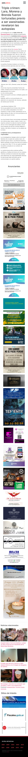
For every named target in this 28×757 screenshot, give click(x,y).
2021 (3, 747)
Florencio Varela (5, 34)
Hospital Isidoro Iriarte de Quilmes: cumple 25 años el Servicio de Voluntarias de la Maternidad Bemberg (13, 644)
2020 (7, 747)
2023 (17, 744)
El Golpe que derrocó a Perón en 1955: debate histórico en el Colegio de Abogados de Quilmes (13, 665)
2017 (21, 747)
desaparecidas (11, 687)
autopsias (23, 36)
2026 (3, 744)
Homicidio (3, 689)
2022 (22, 744)
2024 (12, 744)
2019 (12, 747)
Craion (8, 751)
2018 (17, 747)
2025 (7, 744)
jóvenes (16, 49)
